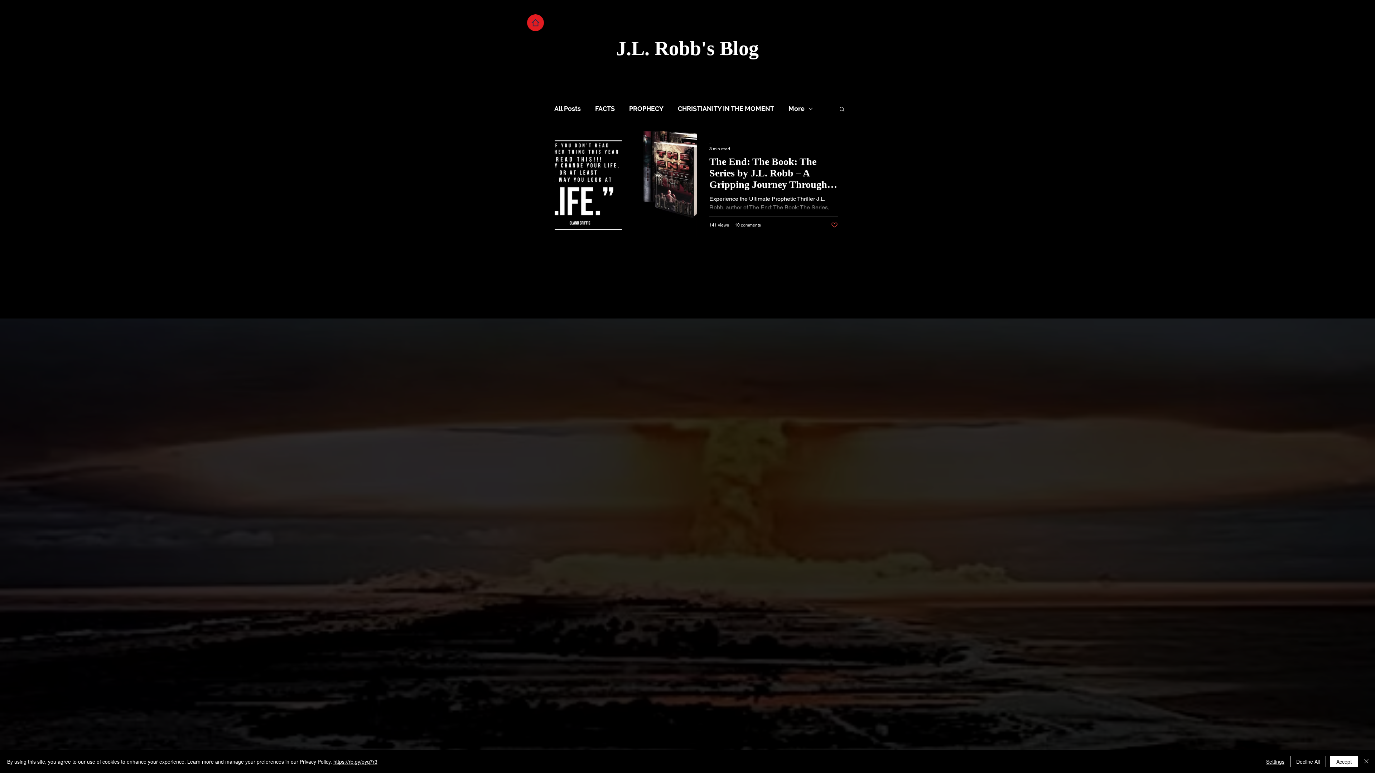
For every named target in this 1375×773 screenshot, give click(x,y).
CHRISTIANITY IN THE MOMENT (726, 108)
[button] (842, 109)
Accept (1344, 761)
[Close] (1366, 761)
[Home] (535, 22)
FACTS (605, 108)
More (796, 108)
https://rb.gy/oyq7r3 (355, 761)
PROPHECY (646, 108)
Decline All (1308, 761)
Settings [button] (1275, 761)
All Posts (567, 108)
